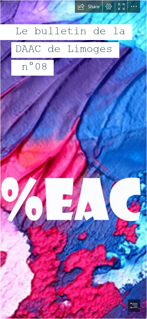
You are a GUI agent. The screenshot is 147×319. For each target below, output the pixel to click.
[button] (88, 6)
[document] (73, 159)
